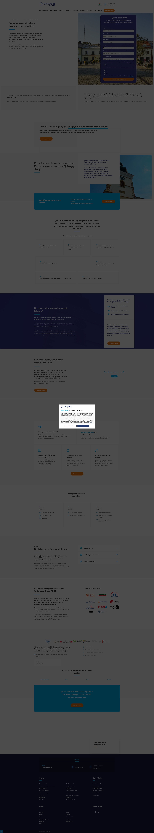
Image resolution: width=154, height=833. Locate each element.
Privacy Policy (90, 422)
